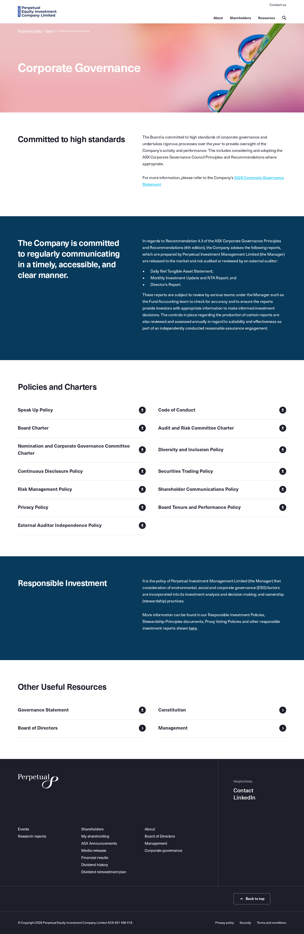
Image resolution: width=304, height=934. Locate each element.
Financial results (94, 857)
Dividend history (94, 865)
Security (245, 923)
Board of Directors (160, 836)
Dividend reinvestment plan (103, 872)
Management (156, 843)
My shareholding (95, 836)
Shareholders (240, 18)
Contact (243, 790)
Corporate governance (163, 850)
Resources (266, 18)
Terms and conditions (271, 923)
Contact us (278, 5)
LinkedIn (244, 797)
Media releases (93, 850)
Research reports (32, 836)
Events (23, 829)
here (193, 628)
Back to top (255, 899)
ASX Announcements (99, 843)
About (218, 18)
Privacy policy (224, 923)
